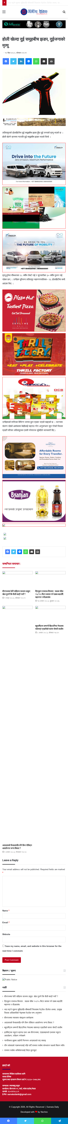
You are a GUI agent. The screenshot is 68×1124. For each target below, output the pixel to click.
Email (5, 922)
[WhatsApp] (36, 61)
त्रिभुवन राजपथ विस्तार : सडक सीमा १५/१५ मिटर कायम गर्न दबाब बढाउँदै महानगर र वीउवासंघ (49, 594)
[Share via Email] (44, 61)
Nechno (44, 1112)
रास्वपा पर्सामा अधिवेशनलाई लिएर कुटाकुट (20, 1050)
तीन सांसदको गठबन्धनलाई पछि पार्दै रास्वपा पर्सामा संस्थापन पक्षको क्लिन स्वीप (34, 1045)
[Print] (51, 61)
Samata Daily (53, 1107)
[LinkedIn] (21, 61)
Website (6, 934)
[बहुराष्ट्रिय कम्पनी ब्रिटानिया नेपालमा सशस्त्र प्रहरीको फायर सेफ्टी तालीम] (50, 614)
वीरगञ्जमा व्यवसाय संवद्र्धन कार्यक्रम (22, 3)
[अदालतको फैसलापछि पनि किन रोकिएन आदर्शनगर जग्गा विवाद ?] (17, 724)
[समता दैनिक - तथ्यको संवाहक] (34, 12)
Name (5, 911)
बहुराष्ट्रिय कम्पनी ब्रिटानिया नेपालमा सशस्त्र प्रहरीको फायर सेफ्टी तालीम (33, 1027)
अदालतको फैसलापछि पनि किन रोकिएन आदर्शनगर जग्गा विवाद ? (29, 1022)
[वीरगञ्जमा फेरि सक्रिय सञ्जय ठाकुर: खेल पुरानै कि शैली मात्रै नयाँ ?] (17, 579)
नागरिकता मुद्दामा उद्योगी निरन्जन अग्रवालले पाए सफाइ (25, 1040)
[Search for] (64, 13)
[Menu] (4, 13)
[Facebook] (6, 61)
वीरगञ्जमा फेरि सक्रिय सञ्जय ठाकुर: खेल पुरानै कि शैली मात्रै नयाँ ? (31, 996)
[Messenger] (28, 61)
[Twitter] (13, 61)
